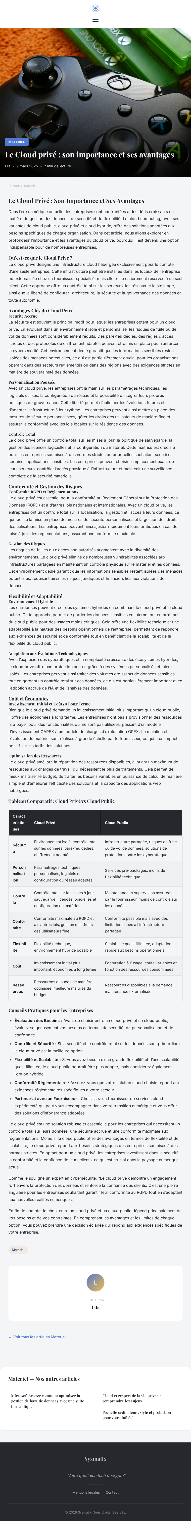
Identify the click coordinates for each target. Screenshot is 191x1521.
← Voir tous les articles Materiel (37, 1337)
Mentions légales (86, 1492)
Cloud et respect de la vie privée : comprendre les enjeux (131, 1398)
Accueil (14, 186)
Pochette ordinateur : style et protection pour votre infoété (136, 1415)
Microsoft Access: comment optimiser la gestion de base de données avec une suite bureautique (47, 1401)
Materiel (16, 142)
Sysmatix (95, 1458)
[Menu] (95, 20)
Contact (112, 1492)
